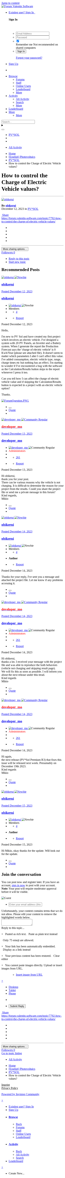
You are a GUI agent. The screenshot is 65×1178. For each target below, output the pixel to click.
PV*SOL (33, 208)
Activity (13, 95)
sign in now (18, 885)
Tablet (12, 990)
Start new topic (17, 261)
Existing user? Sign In (22, 12)
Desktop (13, 986)
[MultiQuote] (10, 407)
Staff (18, 82)
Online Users (23, 86)
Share (5, 215)
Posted (16, 291)
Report (20, 318)
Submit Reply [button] (17, 1006)
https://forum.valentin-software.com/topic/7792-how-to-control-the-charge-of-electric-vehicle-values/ (31, 220)
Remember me (24, 44)
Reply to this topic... (12, 927)
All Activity (22, 99)
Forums (20, 79)
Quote (12, 410)
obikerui (11, 205)
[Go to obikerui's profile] (7, 199)
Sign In (21, 51)
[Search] (2, 129)
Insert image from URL (29, 974)
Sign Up (13, 63)
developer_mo (11, 440)
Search (20, 102)
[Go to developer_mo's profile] (11, 419)
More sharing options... (15, 249)
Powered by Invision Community (20, 1094)
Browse (13, 76)
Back (19, 1124)
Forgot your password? (29, 57)
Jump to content (10, 3)
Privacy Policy (9, 1088)
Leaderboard (23, 89)
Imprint (5, 1084)
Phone (12, 993)
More (19, 92)
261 (18, 457)
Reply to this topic (19, 258)
